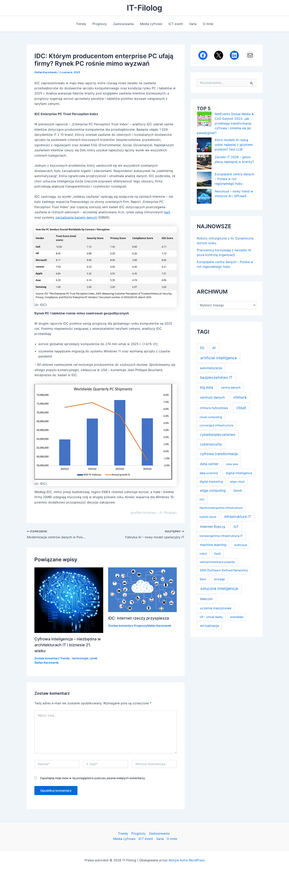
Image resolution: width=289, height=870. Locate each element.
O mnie (208, 24)
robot (203, 553)
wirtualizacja (209, 626)
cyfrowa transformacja (219, 454)
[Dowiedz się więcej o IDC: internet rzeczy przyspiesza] (142, 589)
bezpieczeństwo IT (216, 377)
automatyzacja (211, 368)
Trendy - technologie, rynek (78, 658)
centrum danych (212, 397)
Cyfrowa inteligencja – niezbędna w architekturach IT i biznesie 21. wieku (67, 645)
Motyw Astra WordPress (187, 860)
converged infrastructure (216, 425)
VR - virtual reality (211, 617)
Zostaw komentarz (47, 658)
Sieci (203, 579)
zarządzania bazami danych (76, 217)
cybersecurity (211, 444)
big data (206, 387)
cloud (241, 407)
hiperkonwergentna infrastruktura (221, 507)
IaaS (167, 212)
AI (214, 348)
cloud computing (211, 417)
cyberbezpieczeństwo (217, 434)
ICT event (175, 24)
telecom (206, 599)
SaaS (217, 553)
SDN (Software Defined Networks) (224, 570)
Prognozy (99, 24)
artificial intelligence (218, 358)
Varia (193, 24)
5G (202, 348)
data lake (232, 464)
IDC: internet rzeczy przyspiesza (138, 618)
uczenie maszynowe (215, 608)
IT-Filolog (144, 8)
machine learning (213, 545)
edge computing (212, 490)
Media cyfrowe (151, 24)
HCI (202, 499)
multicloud (240, 545)
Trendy (81, 24)
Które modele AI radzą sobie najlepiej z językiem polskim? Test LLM (234, 144)
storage (219, 579)
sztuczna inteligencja (219, 588)
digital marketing (211, 481)
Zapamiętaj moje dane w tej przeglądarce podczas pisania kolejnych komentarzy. (93, 778)
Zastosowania (123, 24)
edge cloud (237, 481)
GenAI (237, 490)
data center (209, 464)
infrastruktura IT (237, 516)
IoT (236, 527)
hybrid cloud (208, 517)
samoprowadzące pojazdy (217, 561)
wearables (236, 617)
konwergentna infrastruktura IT (221, 536)
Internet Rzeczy (212, 527)
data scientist (209, 473)
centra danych (231, 387)
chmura (240, 397)
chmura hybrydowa (214, 408)
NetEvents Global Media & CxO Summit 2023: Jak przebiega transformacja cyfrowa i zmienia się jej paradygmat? (225, 123)
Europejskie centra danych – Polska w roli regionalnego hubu (234, 179)
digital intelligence (239, 473)
